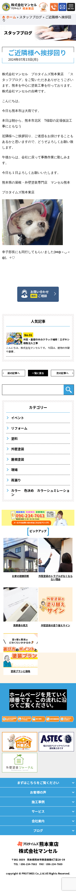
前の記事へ (13, 373)
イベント (17, 417)
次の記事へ (62, 373)
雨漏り (16, 480)
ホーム (11, 16)
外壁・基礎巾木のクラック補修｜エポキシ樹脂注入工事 (46, 341)
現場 (14, 469)
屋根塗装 (17, 459)
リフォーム (19, 428)
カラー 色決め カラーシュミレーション (40, 492)
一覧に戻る (38, 373)
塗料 (14, 438)
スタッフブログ (30, 16)
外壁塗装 (17, 448)
